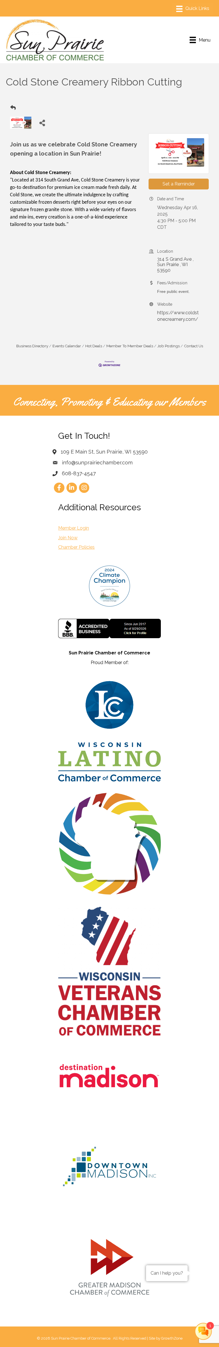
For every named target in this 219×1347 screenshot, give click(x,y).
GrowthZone (171, 1338)
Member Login (73, 528)
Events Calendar (66, 346)
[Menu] (192, 9)
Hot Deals (93, 346)
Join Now (68, 537)
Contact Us (193, 346)
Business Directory (32, 346)
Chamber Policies (76, 547)
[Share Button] (42, 122)
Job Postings (168, 346)
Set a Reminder (179, 184)
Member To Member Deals (129, 346)
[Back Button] (13, 108)
